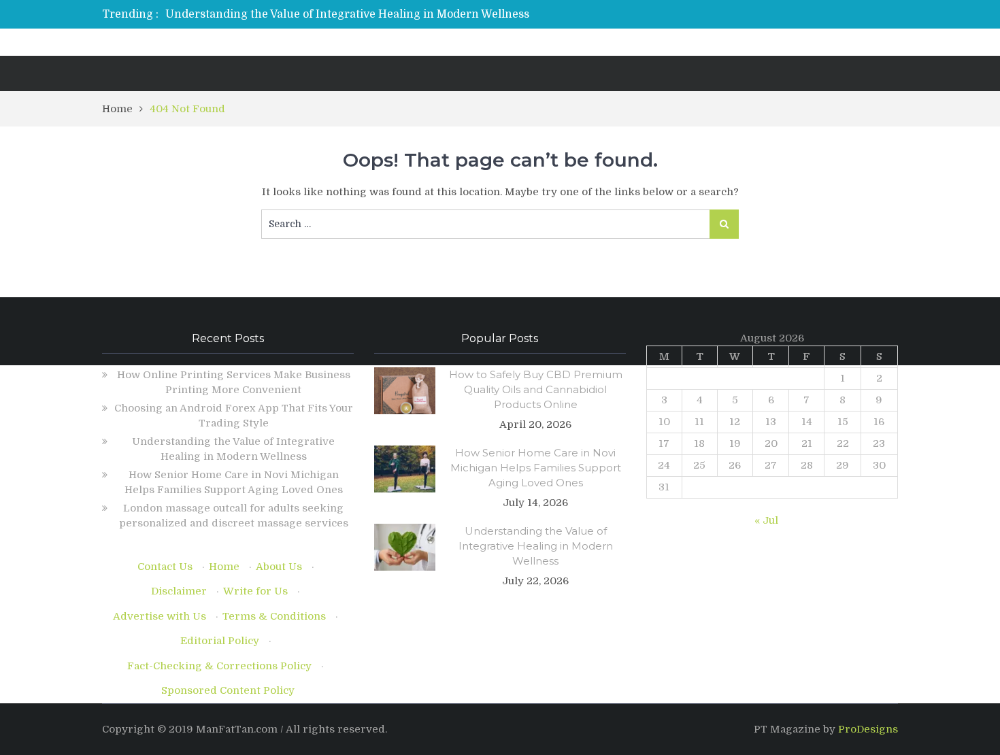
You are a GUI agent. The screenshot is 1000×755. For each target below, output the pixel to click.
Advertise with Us (159, 616)
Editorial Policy (219, 641)
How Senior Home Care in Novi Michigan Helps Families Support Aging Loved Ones (535, 467)
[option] (372, 14)
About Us (279, 566)
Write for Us (255, 591)
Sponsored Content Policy (228, 690)
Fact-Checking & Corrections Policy (219, 666)
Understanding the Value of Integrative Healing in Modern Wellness (347, 14)
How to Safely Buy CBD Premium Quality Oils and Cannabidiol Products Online (535, 389)
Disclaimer (179, 591)
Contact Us (165, 566)
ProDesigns (868, 729)
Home (224, 566)
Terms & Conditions (274, 616)
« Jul (766, 520)
